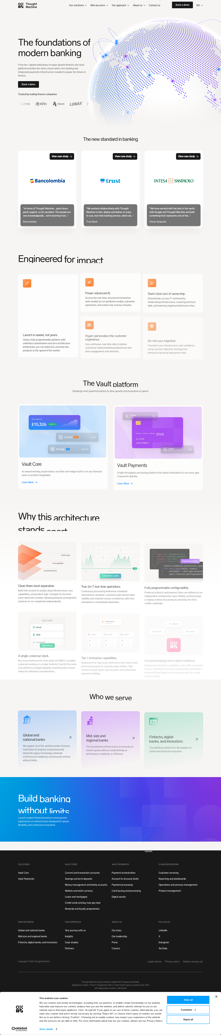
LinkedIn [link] (163, 930)
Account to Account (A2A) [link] (125, 878)
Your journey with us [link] (75, 930)
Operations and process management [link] (178, 884)
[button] (99, 5)
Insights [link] (69, 936)
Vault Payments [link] (26, 878)
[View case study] (47, 189)
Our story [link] (116, 930)
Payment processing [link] (122, 884)
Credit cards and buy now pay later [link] (83, 902)
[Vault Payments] (158, 446)
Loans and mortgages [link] (76, 896)
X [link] (159, 936)
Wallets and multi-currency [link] (79, 890)
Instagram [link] (164, 942)
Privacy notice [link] (172, 961)
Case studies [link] (71, 942)
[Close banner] (216, 997)
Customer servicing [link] (169, 872)
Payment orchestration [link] (123, 872)
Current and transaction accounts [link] (82, 872)
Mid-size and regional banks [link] (32, 936)
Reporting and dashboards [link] (172, 878)
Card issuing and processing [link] (126, 890)
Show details (46, 1029)
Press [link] (115, 942)
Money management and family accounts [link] (86, 884)
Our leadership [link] (119, 936)
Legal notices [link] (154, 961)
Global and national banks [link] (31, 930)
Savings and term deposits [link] (78, 878)
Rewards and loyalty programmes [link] (82, 908)
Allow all (188, 1000)
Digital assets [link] (119, 896)
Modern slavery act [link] (193, 961)
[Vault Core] (62, 445)
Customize (186, 1009)
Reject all (188, 1019)
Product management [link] (170, 890)
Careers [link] (116, 948)
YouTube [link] (163, 948)
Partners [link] (69, 948)
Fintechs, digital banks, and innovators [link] (37, 942)
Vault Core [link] (23, 872)
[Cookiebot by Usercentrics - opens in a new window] (19, 1029)
